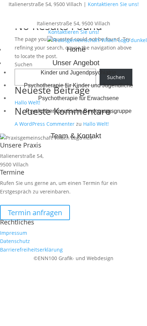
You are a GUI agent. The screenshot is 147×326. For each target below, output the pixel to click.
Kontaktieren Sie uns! (113, 4)
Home (76, 49)
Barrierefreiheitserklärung (31, 249)
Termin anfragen (35, 212)
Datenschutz (15, 241)
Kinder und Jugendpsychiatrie (78, 72)
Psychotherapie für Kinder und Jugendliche (78, 85)
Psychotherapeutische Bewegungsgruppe (79, 111)
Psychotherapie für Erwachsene (78, 98)
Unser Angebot (76, 63)
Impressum (13, 232)
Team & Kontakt (76, 136)
